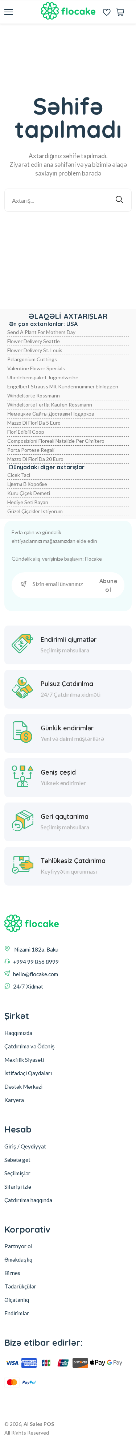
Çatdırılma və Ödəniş (29, 1046)
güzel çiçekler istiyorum (35, 511)
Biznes (12, 1273)
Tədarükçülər (20, 1286)
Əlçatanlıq (16, 1299)
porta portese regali (30, 450)
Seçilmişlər (17, 1173)
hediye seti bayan (27, 502)
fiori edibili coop (25, 432)
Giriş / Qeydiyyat (25, 1146)
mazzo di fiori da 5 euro (34, 423)
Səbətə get (17, 1159)
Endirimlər (16, 1313)
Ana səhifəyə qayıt (73, 231)
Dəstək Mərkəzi (23, 1086)
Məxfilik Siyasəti (24, 1059)
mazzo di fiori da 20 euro (35, 459)
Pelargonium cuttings (32, 359)
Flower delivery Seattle (33, 341)
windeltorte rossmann (33, 395)
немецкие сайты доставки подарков (50, 414)
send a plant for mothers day (41, 332)
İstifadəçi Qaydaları (28, 1073)
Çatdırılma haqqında (28, 1200)
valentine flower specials (36, 368)
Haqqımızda (18, 1033)
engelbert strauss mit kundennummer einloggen (62, 386)
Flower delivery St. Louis (34, 350)
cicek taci (18, 475)
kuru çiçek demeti (28, 493)
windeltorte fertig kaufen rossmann (49, 404)
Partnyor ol (18, 1246)
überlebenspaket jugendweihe (42, 377)
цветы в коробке (27, 484)
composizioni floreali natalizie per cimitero (55, 441)
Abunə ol (108, 585)
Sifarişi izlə (17, 1186)
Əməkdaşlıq (18, 1259)
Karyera (14, 1100)
